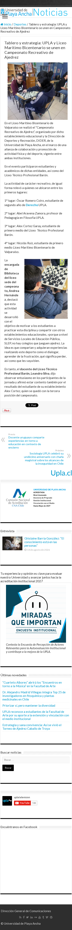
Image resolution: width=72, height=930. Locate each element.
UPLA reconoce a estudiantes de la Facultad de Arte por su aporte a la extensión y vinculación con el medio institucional (35, 715)
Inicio (7, 24)
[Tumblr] (43, 917)
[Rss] (20, 917)
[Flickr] (35, 917)
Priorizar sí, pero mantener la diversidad (28, 705)
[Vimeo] (47, 917)
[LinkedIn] (31, 917)
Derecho (32, 205)
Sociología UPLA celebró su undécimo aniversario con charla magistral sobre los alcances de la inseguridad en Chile (44, 457)
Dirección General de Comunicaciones (26, 911)
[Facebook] (24, 917)
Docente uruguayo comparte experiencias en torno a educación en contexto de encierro (26, 441)
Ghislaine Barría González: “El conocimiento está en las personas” (44, 542)
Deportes (20, 24)
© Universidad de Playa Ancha (21, 923)
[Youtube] (39, 917)
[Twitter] (27, 917)
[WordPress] (51, 917)
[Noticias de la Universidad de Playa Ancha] (36, 12)
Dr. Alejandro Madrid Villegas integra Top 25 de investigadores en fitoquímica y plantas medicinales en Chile (34, 695)
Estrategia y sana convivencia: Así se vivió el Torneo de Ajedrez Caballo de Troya (31, 726)
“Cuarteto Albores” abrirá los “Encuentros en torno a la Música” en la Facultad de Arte (32, 684)
